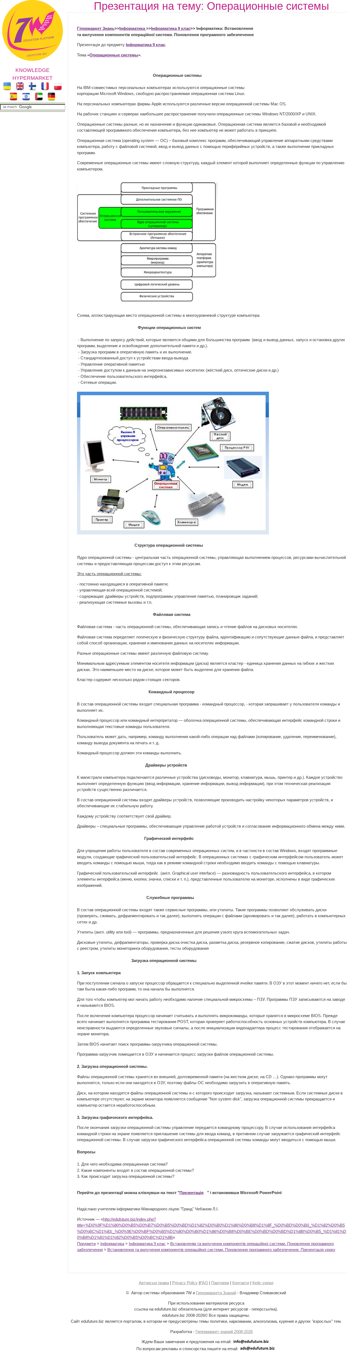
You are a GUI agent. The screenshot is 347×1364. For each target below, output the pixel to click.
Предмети (86, 1243)
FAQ (204, 1282)
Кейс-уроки (262, 1282)
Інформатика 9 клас (170, 28)
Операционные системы (113, 55)
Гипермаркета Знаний (216, 1292)
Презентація (191, 1192)
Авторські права (154, 1282)
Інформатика (132, 28)
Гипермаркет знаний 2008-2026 (224, 1331)
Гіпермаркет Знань (95, 28)
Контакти (240, 1282)
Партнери (220, 1282)
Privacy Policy (185, 1282)
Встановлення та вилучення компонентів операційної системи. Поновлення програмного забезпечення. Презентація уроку (221, 1249)
